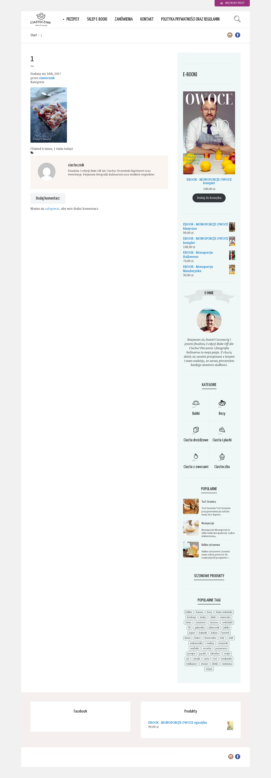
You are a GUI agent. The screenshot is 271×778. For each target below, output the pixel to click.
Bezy (222, 413)
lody (222, 638)
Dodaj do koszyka (209, 198)
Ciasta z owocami (196, 467)
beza (209, 612)
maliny (210, 643)
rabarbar (215, 653)
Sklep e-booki (97, 19)
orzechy (207, 648)
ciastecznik (47, 78)
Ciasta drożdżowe (196, 440)
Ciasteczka (222, 467)
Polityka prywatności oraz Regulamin (190, 19)
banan (199, 612)
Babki (196, 413)
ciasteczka (225, 617)
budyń (203, 617)
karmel (225, 633)
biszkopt (191, 617)
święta (209, 669)
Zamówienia (124, 19)
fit (189, 627)
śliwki (215, 664)
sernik (196, 658)
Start (33, 35)
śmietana (227, 664)
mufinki (194, 648)
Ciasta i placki (222, 440)
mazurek (223, 643)
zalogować (52, 208)
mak (230, 638)
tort (215, 658)
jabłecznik (214, 627)
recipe (227, 653)
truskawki (226, 658)
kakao (214, 633)
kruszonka (210, 638)
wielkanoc (191, 664)
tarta (206, 658)
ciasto (188, 622)
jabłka (226, 627)
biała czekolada (224, 612)
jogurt (192, 633)
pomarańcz (221, 648)
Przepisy (73, 19)
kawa (187, 638)
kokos (197, 638)
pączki (202, 653)
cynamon (200, 622)
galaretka (200, 627)
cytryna (214, 622)
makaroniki (196, 643)
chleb (213, 617)
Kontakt (147, 19)
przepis (191, 653)
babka (189, 612)
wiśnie (204, 664)
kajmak (203, 633)
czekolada (227, 622)
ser (187, 658)
